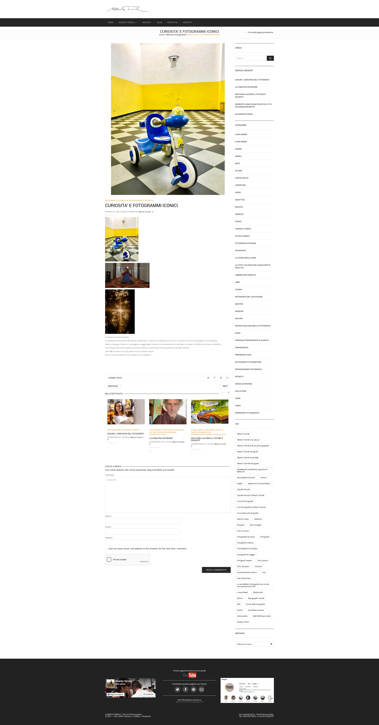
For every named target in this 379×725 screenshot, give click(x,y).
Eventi (238, 221)
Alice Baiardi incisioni (246, 477)
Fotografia (264, 536)
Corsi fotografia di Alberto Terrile (251, 507)
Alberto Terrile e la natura (248, 439)
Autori (238, 170)
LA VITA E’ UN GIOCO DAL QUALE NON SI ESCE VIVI (252, 266)
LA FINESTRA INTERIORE (161, 438)
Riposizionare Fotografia (141, 200)
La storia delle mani (245, 257)
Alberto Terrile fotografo (247, 451)
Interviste (240, 250)
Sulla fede (240, 391)
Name (108, 516)
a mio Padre (167, 430)
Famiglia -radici (243, 228)
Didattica (240, 199)
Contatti (187, 22)
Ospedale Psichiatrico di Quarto (252, 340)
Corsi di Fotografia (245, 501)
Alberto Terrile (126, 22)
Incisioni (258, 566)
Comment (109, 475)
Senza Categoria (243, 383)
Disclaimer (146, 716)
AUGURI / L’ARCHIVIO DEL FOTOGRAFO (125, 433)
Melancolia (258, 592)
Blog (159, 22)
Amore (238, 149)
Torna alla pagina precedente (260, 32)
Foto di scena (243, 530)
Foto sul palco (243, 566)
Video (163, 434)
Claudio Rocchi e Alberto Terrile (250, 495)
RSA (238, 604)
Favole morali (242, 236)
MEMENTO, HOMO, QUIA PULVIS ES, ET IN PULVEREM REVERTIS (253, 105)
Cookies (136, 716)
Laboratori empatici (245, 275)
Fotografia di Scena (245, 243)
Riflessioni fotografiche (176, 34)
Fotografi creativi (244, 560)
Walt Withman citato (262, 616)
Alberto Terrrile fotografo (248, 463)
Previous (113, 386)
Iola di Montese (244, 578)
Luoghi (238, 289)
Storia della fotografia (255, 604)
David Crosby (243, 519)
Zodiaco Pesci (243, 622)
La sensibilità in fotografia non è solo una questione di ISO (253, 585)
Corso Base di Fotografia (247, 513)
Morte (240, 598)
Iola (263, 572)
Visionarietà (242, 616)
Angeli (238, 156)
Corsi (238, 192)
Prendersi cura (243, 354)
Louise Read (242, 592)
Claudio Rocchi (243, 489)
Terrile (240, 610)
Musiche (239, 311)
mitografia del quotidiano (201, 433)
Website (109, 538)
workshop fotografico (247, 412)
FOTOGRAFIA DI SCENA (247, 548)
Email (108, 527)
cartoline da (241, 178)
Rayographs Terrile (256, 598)
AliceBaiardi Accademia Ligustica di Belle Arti (252, 470)
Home (110, 22)
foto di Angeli (255, 525)
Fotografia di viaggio (246, 554)
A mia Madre (155, 430)
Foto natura (262, 560)
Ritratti (136, 430)
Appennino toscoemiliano (259, 483)
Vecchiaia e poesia (256, 610)
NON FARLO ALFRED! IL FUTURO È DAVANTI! (207, 439)
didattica (258, 519)
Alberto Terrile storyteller (248, 457)
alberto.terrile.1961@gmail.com (189, 701)
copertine (240, 185)
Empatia (240, 525)
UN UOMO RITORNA (244, 114)
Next (225, 386)
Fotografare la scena (246, 536)
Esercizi (239, 214)
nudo (237, 333)
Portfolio (172, 22)
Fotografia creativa (245, 542)
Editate (239, 207)
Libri (237, 282)
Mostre (146, 22)
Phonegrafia (241, 347)
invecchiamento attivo (247, 572)
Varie (238, 398)
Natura (239, 318)
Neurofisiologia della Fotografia (252, 325)
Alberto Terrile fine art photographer (253, 445)
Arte (237, 163)
